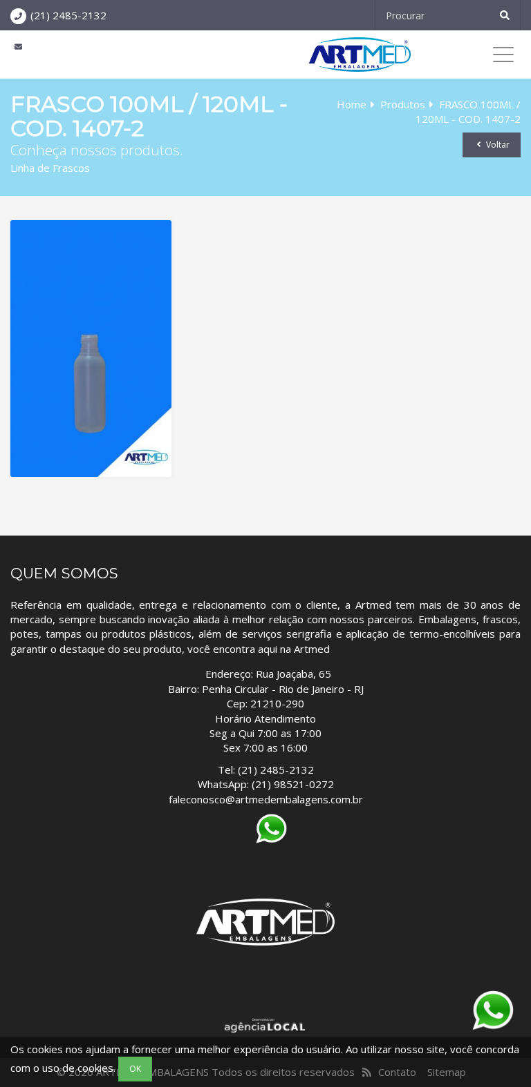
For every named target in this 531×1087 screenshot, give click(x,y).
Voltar (497, 144)
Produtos (402, 104)
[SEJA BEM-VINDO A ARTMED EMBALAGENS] (360, 54)
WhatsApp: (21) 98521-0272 (266, 784)
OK (135, 1069)
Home (351, 104)
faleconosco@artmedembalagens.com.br (266, 799)
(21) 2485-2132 (68, 15)
